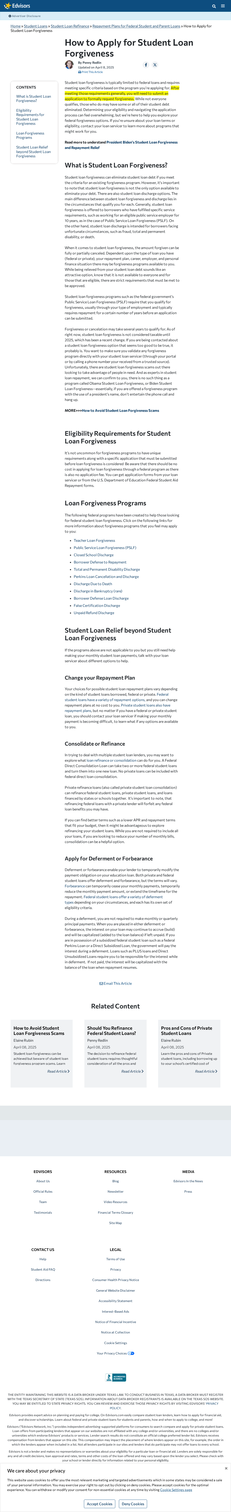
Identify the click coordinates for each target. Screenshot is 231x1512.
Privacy (115, 1269)
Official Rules (42, 1191)
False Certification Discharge (97, 605)
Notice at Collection (115, 1332)
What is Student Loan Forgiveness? (33, 98)
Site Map (115, 1223)
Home (16, 26)
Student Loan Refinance (70, 26)
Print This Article (92, 72)
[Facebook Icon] (146, 64)
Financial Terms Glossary (115, 1212)
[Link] (115, 1377)
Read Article (57, 1071)
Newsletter (116, 1191)
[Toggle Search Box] (214, 5)
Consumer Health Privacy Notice (115, 1280)
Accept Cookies (99, 1504)
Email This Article (117, 983)
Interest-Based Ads (115, 1311)
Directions (42, 1280)
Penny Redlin (92, 62)
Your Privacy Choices (112, 1353)
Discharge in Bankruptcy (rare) (98, 591)
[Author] (69, 64)
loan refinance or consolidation (111, 760)
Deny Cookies (133, 1504)
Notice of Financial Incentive (115, 1322)
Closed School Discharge (93, 555)
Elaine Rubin (23, 1040)
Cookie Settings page (176, 1490)
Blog (115, 1181)
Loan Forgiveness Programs (30, 135)
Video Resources (115, 1202)
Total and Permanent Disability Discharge (107, 569)
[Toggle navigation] (223, 6)
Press (188, 1191)
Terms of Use (115, 1259)
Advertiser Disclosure (26, 15)
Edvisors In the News (188, 1181)
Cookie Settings (115, 1343)
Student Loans (35, 26)
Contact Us (42, 1249)
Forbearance (75, 886)
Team (43, 1202)
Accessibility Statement (115, 1301)
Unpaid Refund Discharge (94, 612)
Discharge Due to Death (93, 584)
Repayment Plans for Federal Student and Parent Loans (136, 26)
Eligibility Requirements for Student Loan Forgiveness (30, 116)
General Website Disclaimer (115, 1290)
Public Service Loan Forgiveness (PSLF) (105, 547)
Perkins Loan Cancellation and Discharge (106, 576)
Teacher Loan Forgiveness (94, 540)
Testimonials (43, 1212)
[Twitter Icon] (155, 64)
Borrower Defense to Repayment (100, 562)
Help (42, 1259)
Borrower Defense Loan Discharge (101, 598)
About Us (43, 1181)
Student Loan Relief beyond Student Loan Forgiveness (33, 151)
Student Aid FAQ (43, 1269)
